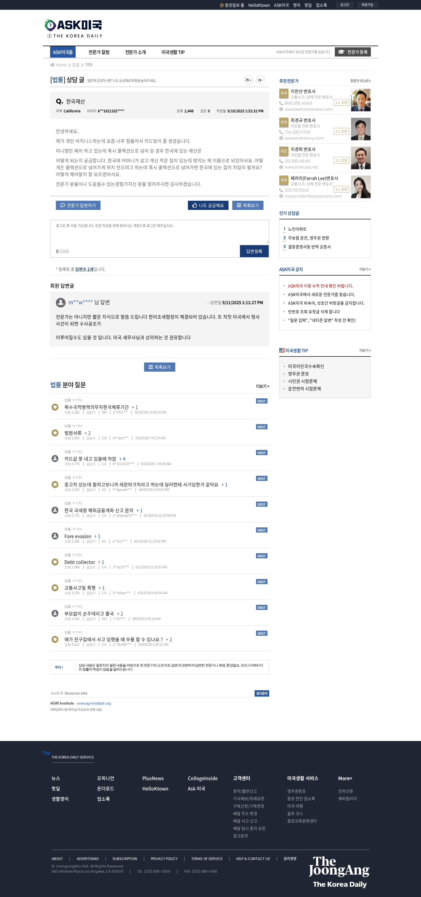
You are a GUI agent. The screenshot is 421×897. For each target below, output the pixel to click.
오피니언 (105, 778)
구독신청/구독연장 (248, 806)
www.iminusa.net (301, 167)
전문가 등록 (357, 52)
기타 (89, 64)
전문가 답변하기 (81, 205)
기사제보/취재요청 (248, 798)
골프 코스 (295, 813)
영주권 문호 (298, 373)
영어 (296, 5)
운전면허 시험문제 (304, 388)
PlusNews (153, 778)
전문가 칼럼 (98, 51)
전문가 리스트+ (360, 80)
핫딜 (308, 5)
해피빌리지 (347, 798)
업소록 (321, 5)
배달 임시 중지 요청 (249, 828)
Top (46, 752)
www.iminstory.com (304, 138)
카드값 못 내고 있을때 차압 (90, 458)
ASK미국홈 (63, 51)
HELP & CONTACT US (253, 858)
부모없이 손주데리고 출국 (89, 613)
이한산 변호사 (303, 91)
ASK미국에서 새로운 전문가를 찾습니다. (321, 294)
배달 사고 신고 (245, 821)
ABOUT (58, 858)
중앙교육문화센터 (302, 821)
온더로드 (105, 788)
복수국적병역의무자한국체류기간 (96, 406)
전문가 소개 (135, 51)
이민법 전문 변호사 (305, 125)
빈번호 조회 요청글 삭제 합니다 (314, 311)
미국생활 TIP (173, 51)
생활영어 (60, 798)
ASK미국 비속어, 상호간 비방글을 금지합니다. (326, 303)
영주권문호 (296, 791)
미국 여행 (295, 806)
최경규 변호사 (303, 120)
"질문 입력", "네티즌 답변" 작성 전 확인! (322, 320)
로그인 (345, 4)
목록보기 (250, 205)
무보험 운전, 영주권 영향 (308, 238)
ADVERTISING (88, 858)
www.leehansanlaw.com (309, 109)
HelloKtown (259, 5)
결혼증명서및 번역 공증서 (309, 246)
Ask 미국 (196, 788)
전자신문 (345, 791)
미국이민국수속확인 (306, 366)
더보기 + (262, 386)
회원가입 (367, 4)
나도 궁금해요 (211, 205)
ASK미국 (281, 5)
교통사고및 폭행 (80, 587)
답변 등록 (254, 251)
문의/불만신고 (245, 791)
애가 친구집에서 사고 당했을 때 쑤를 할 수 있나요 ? (113, 639)
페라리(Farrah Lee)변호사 (314, 178)
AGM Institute (62, 703)
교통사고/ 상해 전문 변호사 (312, 97)
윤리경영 (290, 858)
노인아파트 (297, 229)
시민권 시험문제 (302, 381)
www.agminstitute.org (94, 703)
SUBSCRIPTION (125, 858)
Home (61, 64)
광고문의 (240, 835)
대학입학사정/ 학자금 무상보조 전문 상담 (76, 709)
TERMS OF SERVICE (207, 858)
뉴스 (56, 778)
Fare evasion (77, 536)
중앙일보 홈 (234, 5)
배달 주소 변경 (245, 813)
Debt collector (79, 561)
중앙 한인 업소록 (301, 798)
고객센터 (241, 778)
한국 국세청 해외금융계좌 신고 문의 (98, 510)
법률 (76, 64)
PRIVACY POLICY (164, 858)
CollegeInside (203, 778)
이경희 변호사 (303, 149)
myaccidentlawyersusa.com (313, 196)
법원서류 (73, 432)
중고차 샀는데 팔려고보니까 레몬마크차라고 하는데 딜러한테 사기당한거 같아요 (141, 484)
